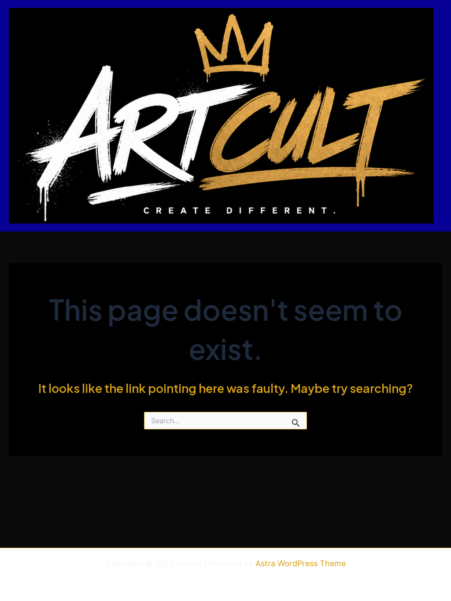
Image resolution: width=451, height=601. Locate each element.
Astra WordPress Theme (300, 563)
